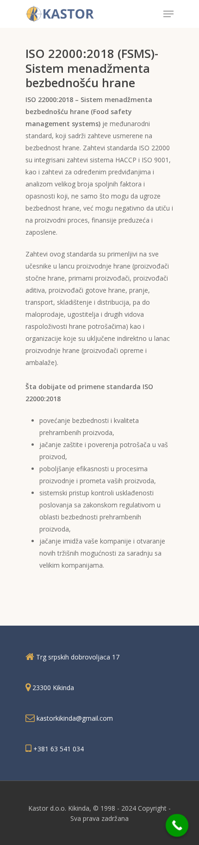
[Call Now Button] (177, 825)
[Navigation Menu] (168, 14)
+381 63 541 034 (58, 748)
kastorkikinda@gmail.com (75, 718)
